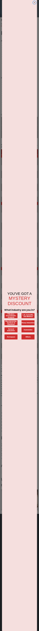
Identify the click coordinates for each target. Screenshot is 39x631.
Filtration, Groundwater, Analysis (11, 315)
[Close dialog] (34, 2)
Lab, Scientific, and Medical (28, 315)
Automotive (28, 330)
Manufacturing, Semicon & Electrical (11, 322)
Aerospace (11, 337)
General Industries (11, 329)
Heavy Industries (28, 323)
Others (28, 337)
